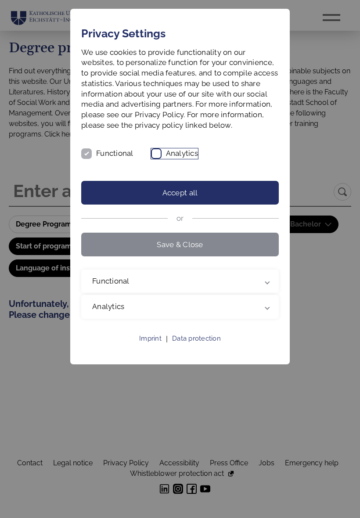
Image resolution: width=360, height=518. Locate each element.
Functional (114, 153)
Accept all (180, 192)
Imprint (150, 349)
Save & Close (180, 244)
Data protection (196, 349)
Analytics (182, 153)
